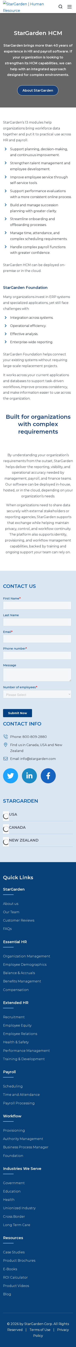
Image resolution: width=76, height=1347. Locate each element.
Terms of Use (39, 1330)
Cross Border (14, 1217)
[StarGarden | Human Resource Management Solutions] (23, 6)
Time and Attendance (21, 1095)
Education (12, 1191)
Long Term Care (16, 1225)
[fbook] (48, 775)
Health (9, 1200)
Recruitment (14, 1017)
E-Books (10, 1269)
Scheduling (13, 1086)
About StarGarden (37, 90)
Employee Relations (20, 1034)
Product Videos (16, 1286)
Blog (7, 1294)
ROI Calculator (15, 1277)
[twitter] (10, 775)
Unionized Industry (19, 1208)
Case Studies (14, 1252)
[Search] (60, 6)
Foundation (13, 1156)
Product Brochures (19, 1261)
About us (10, 904)
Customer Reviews (18, 920)
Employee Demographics (24, 965)
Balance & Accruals (19, 973)
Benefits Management (22, 981)
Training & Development (24, 1059)
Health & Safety (16, 1042)
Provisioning (14, 1130)
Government (14, 1183)
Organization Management (26, 956)
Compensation (16, 990)
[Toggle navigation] (69, 6)
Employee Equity (17, 1025)
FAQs (7, 929)
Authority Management (23, 1139)
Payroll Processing (19, 1103)
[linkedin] (29, 775)
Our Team (11, 912)
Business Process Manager (25, 1147)
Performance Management (26, 1051)
